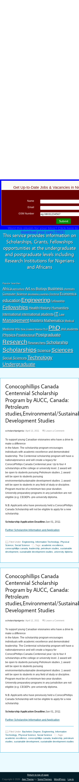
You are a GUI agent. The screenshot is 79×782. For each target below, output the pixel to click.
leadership (34, 548)
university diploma (63, 551)
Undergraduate (19, 364)
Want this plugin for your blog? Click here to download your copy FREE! (43, 230)
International (12, 314)
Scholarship (57, 342)
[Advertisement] (39, 31)
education (12, 300)
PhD (54, 327)
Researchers (37, 343)
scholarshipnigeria (14, 430)
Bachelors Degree (31, 731)
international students (38, 314)
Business (55, 289)
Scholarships (20, 350)
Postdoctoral (25, 335)
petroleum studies (50, 548)
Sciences (62, 350)
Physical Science (27, 735)
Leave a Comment (55, 430)
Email (31, 207)
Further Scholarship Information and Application (32, 530)
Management (16, 320)
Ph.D (45, 329)
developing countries (38, 294)
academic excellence (52, 545)
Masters (36, 320)
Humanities (60, 308)
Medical (69, 320)
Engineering (35, 300)
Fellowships (15, 307)
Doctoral (54, 294)
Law (61, 314)
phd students (69, 329)
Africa (7, 289)
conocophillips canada (16, 548)
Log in (71, 779)
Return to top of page (38, 775)
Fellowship (58, 301)
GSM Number (26, 213)
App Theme (28, 779)
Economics (68, 294)
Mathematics (54, 320)
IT (56, 313)
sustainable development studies (36, 551)
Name (30, 200)
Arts (33, 289)
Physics (9, 335)
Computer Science (15, 294)
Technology (39, 357)
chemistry (69, 289)
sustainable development (26, 741)
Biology (41, 289)
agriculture (18, 289)
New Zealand (27, 329)
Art (27, 289)
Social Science (22, 545)
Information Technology (47, 542)
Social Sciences (15, 358)
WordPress (60, 779)
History (45, 308)
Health (34, 308)
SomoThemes (44, 779)
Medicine (9, 329)
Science (44, 351)
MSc (17, 329)
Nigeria (38, 329)
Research (15, 342)
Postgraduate (48, 334)
